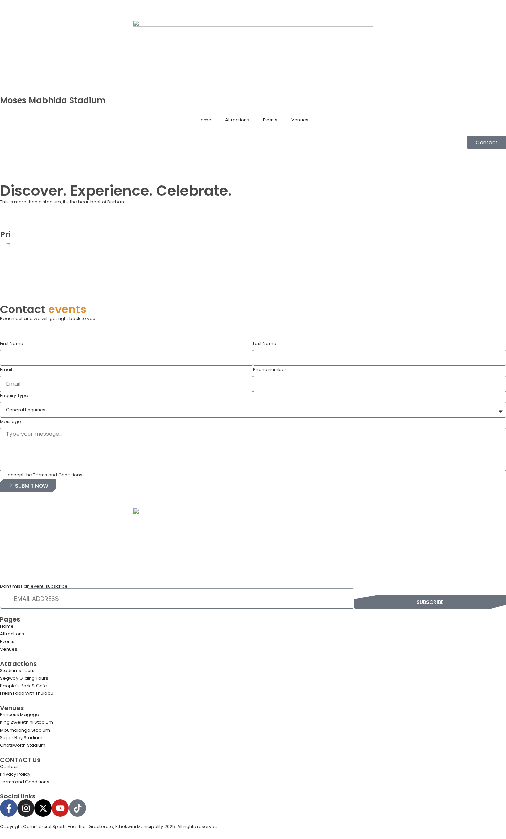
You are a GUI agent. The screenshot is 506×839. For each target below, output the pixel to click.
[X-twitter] (43, 808)
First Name (11, 343)
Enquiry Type (14, 395)
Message (10, 421)
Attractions (237, 120)
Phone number (269, 369)
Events (270, 120)
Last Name (264, 343)
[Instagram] (25, 808)
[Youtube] (60, 808)
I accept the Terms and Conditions (44, 474)
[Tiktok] (77, 808)
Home (204, 120)
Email (6, 369)
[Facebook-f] (8, 808)
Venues (299, 120)
